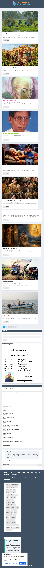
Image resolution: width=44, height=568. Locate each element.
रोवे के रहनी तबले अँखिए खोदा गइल (10, 248)
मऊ (13, 520)
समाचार (4, 442)
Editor (7, 35)
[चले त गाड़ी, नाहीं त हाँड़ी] (20, 269)
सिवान (11, 530)
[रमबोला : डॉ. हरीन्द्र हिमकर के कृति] (20, 88)
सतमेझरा (15, 35)
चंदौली (11, 497)
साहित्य (17, 102)
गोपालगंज (7, 494)
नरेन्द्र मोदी (7, 504)
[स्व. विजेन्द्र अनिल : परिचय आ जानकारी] (20, 121)
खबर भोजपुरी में (8, 492)
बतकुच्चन (7, 512)
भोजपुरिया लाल (16, 135)
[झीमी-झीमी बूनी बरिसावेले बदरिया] (20, 21)
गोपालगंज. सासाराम (14, 494)
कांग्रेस (11, 489)
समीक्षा (7, 457)
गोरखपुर (7, 497)
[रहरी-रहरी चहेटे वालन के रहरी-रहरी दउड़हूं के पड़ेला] (20, 55)
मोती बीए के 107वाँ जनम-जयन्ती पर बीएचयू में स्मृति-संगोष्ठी (12, 441)
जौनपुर (7, 499)
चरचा (4, 430)
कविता (15, 102)
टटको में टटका (8, 502)
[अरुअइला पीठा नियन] (20, 154)
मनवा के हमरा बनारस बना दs (7, 433)
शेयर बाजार (17, 527)
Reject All (15, 563)
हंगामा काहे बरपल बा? (6, 445)
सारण (7, 530)
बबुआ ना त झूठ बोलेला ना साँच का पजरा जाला (12, 315)
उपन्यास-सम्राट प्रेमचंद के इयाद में (9, 212)
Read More (6, 40)
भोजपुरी (7, 517)
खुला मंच (27, 455)
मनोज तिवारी (8, 522)
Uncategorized (5, 406)
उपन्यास (16, 455)
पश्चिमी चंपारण (13, 507)
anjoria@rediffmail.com (10, 474)
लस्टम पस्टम (16, 525)
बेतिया (7, 515)
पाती (17, 507)
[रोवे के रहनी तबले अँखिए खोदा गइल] (21, 235)
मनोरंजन (4, 434)
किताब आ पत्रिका (24, 454)
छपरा (15, 497)
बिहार (15, 512)
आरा (16, 487)
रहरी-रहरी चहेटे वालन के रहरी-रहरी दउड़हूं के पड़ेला (12, 67)
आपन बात (12, 455)
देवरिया (13, 502)
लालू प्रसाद (8, 527)
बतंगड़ (16, 510)
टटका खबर (11, 499)
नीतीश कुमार (13, 504)
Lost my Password (11, 339)
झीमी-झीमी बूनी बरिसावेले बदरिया (9, 34)
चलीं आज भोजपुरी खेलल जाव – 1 (8, 437)
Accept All (22, 563)
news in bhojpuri (10, 487)
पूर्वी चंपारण (8, 510)
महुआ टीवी (13, 522)
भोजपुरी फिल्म (12, 517)
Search (3, 462)
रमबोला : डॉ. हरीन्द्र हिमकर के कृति (9, 100)
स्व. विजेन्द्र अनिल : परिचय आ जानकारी (11, 133)
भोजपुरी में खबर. (8, 520)
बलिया (12, 512)
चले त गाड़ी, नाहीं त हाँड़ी (8, 281)
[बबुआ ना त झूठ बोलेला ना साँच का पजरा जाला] (20, 303)
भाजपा (14, 515)
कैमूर (14, 489)
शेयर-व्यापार (4, 446)
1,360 (13, 327)
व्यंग (36, 455)
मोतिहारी (7, 525)
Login (5, 339)
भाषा (5, 430)
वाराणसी (12, 527)
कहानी (15, 317)
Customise (7, 563)
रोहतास (12, 525)
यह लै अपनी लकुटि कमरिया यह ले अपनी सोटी (12, 200)
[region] (15, 559)
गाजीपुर (14, 492)
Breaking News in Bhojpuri (12, 484)
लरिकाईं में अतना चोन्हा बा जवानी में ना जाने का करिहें (11, 429)
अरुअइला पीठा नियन (7, 167)
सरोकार (19, 135)
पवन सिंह (7, 507)
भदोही (11, 515)
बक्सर (12, 510)
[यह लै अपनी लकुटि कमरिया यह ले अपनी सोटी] (20, 188)
